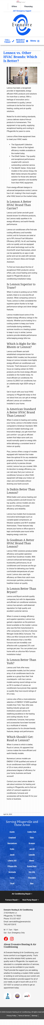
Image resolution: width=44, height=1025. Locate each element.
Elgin (32, 838)
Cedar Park (31, 832)
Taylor (12, 878)
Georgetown (12, 843)
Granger (32, 843)
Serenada (12, 872)
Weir (32, 883)
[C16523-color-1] (22, 14)
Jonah (12, 855)
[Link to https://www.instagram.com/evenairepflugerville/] (12, 939)
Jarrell (32, 849)
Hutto (12, 849)
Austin (12, 832)
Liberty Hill (12, 861)
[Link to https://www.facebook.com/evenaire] (6, 939)
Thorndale (32, 878)
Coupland (12, 838)
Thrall (12, 883)
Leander (32, 855)
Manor (31, 861)
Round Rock (31, 866)
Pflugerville (12, 866)
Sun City (32, 872)
